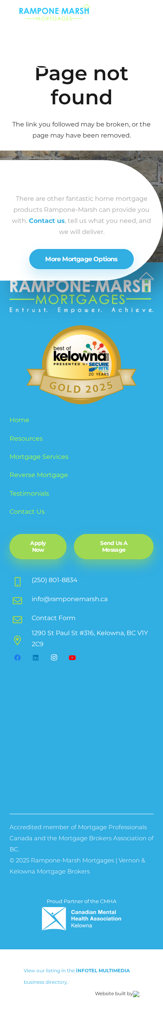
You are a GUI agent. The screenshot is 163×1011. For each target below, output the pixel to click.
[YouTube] (72, 658)
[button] (147, 16)
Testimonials (29, 493)
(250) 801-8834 (55, 580)
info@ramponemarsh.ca (70, 599)
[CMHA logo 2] (81, 918)
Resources (26, 438)
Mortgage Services (38, 456)
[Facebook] (17, 658)
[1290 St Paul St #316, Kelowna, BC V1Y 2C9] (20, 638)
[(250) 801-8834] (20, 580)
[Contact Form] (20, 618)
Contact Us (27, 511)
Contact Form (54, 618)
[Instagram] (54, 658)
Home (19, 420)
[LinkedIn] (36, 658)
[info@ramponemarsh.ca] (20, 599)
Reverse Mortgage (38, 475)
